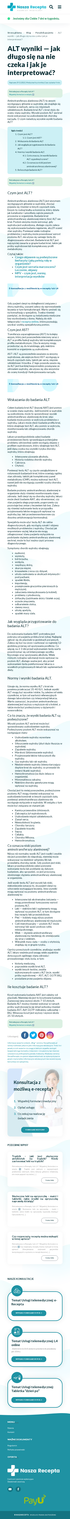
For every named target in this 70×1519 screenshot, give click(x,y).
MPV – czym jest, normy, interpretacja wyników (30, 274)
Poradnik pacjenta (44, 32)
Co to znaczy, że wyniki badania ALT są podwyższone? (42, 157)
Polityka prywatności (16, 1449)
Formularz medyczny (35, 1130)
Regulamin (12, 1445)
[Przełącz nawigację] (60, 6)
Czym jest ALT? (25, 134)
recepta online (30, 321)
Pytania (10, 1428)
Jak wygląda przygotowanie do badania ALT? (36, 146)
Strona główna (14, 32)
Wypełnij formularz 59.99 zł (28, 1313)
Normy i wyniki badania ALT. (31, 152)
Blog (28, 32)
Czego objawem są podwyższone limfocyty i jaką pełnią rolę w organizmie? (36, 260)
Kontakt (10, 1432)
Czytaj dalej (49, 1180)
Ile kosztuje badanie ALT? (30, 169)
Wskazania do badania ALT (30, 141)
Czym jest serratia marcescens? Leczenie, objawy (35, 268)
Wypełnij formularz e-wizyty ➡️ (21, 94)
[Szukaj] (51, 6)
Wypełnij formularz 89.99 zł (28, 1359)
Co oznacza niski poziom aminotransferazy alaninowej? (42, 164)
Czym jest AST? (34, 137)
